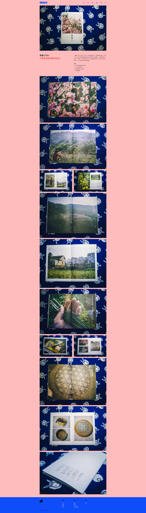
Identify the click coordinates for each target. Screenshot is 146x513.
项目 (63, 504)
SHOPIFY (75, 505)
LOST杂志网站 (76, 507)
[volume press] (43, 2)
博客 (63, 505)
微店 (74, 504)
